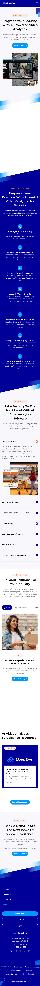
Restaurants (22, 608)
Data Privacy (18, 967)
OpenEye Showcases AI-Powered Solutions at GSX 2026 (18, 771)
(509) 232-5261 (21, 947)
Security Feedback (32, 967)
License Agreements (15, 970)
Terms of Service (10, 974)
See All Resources (19, 802)
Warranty (29, 970)
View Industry (19, 679)
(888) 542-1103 (21, 944)
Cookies (22, 974)
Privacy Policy (6, 967)
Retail (8, 608)
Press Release (10, 748)
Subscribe (32, 974)
